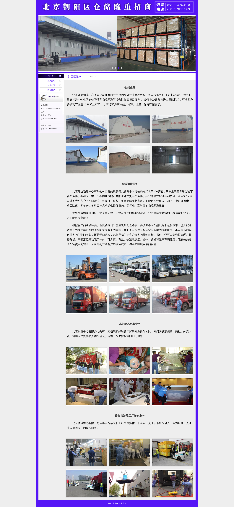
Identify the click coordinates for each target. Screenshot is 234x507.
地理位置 (51, 85)
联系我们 (51, 90)
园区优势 (51, 76)
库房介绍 (51, 81)
